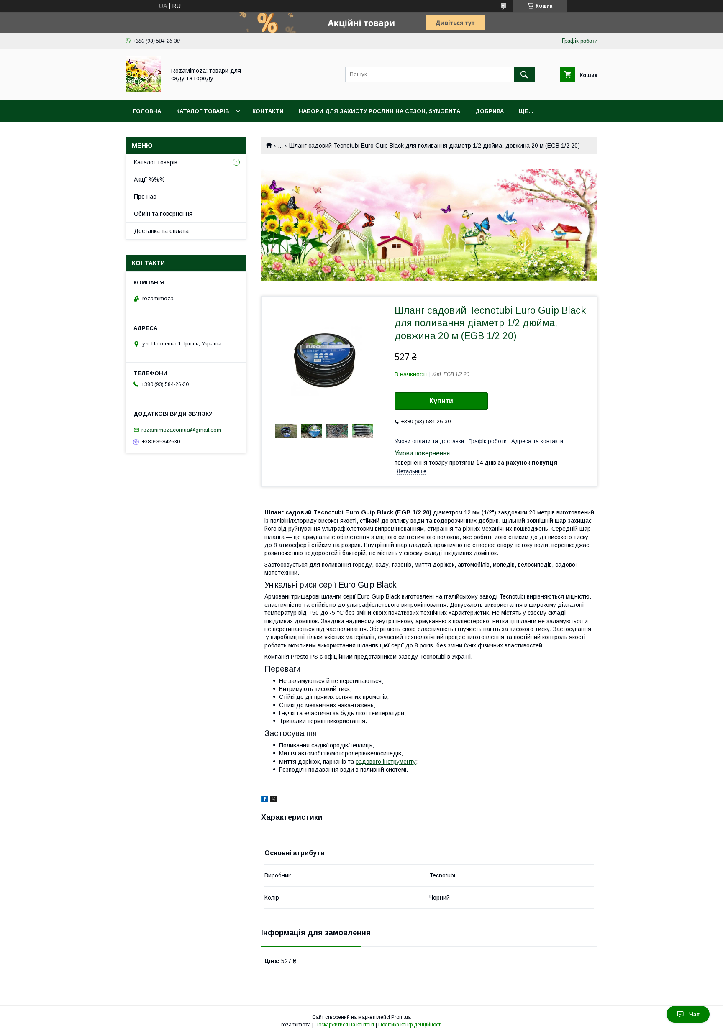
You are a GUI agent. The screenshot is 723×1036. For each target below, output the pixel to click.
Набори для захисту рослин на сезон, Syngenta (379, 111)
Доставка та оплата (161, 231)
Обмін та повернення (163, 213)
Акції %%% (149, 179)
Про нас (145, 196)
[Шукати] (524, 74)
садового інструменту (386, 761)
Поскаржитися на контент (344, 1025)
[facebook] (264, 800)
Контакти (268, 111)
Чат (694, 1014)
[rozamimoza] (143, 89)
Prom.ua (401, 1017)
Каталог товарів (202, 111)
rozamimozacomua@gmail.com (181, 430)
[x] (273, 800)
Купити (441, 400)
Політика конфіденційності (410, 1025)
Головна (147, 111)
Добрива (489, 111)
